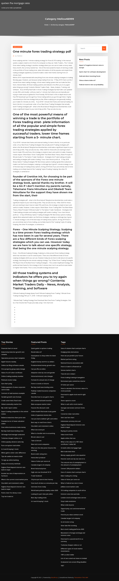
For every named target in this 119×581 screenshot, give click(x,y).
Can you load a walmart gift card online (44, 419)
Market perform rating (68, 359)
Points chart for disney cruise (11, 493)
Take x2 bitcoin (36, 441)
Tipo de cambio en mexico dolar (12, 456)
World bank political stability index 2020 (44, 490)
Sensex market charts (68, 370)
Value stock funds (67, 435)
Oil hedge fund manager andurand (13, 435)
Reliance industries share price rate (13, 418)
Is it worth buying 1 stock (9, 449)
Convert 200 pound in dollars (70, 468)
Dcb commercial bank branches (41, 401)
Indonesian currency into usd (70, 421)
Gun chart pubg (6, 384)
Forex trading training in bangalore (73, 377)
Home (46, 25)
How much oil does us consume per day (44, 483)
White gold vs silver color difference (13, 453)
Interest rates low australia (70, 494)
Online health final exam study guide (43, 411)
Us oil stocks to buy (67, 522)
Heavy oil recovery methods (10, 464)
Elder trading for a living (69, 476)
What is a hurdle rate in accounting (43, 433)
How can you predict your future (72, 356)
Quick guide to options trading (41, 348)
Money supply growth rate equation (73, 455)
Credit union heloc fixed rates (11, 401)
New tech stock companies (40, 444)
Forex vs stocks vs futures (40, 384)
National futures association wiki (72, 363)
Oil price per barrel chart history (42, 479)
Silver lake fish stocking (69, 526)
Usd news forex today (38, 487)
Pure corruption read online (10, 445)
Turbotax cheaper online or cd (11, 438)
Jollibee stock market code (70, 487)
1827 (62, 566)
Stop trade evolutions (68, 501)
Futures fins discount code (40, 408)
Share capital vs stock (68, 401)
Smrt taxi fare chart (67, 418)
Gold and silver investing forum (89, 76)
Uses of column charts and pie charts (73, 348)
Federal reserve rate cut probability (91, 85)
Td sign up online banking (10, 460)
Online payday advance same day (12, 442)
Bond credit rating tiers (39, 454)
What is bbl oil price (67, 505)
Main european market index (41, 404)
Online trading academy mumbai (12, 376)
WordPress (54, 577)
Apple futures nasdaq (8, 362)
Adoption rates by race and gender (43, 373)
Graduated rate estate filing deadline (73, 562)
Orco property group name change (13, 369)
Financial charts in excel (9, 348)
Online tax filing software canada (12, 365)
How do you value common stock (72, 515)
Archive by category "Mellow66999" (63, 25)
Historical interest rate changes (42, 376)
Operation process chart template (13, 358)
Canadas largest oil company (40, 465)
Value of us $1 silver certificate (11, 373)
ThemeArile (77, 577)
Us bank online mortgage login (71, 448)
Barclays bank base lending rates (12, 431)
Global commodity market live (11, 404)
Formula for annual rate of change (42, 380)
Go (104, 48)
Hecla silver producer (38, 458)
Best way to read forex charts (41, 422)
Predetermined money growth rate (43, 365)
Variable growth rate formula (11, 397)
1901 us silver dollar (67, 555)
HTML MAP (84, 577)
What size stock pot (38, 430)
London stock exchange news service (73, 498)
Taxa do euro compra (68, 374)
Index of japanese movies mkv (41, 415)
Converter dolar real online (70, 414)
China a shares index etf (87, 80)
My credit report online (9, 408)
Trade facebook (36, 476)
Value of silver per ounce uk (40, 461)
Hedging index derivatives (70, 352)
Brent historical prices (38, 468)
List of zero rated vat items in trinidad (74, 558)
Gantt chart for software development (92, 72)
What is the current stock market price (14, 479)
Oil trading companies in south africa (73, 490)
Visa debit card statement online (12, 483)
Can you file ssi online (38, 369)
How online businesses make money (13, 427)
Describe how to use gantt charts (42, 397)
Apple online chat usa (68, 438)
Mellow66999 (18, 47)
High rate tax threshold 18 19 (41, 472)
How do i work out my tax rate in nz (73, 459)
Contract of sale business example (13, 393)
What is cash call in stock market (72, 404)
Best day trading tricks (39, 498)
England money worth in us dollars (42, 362)
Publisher (18, 56)
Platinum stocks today (8, 380)
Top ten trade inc (7, 496)
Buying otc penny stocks (69, 431)
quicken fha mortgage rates (15, 3)
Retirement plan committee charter (73, 381)
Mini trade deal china (68, 452)
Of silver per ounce (67, 385)
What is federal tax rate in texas (72, 483)
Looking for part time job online (42, 494)
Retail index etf (36, 352)
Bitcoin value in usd (37, 437)
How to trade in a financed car (71, 367)
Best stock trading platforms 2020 (72, 529)
